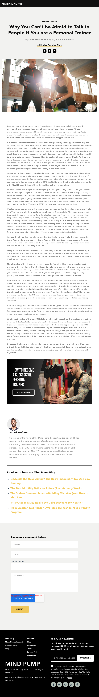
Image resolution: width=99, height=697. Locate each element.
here (70, 677)
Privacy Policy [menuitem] (32, 652)
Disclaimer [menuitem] (31, 655)
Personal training (49, 21)
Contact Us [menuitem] (31, 645)
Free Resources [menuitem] (11, 645)
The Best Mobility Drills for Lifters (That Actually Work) (46, 488)
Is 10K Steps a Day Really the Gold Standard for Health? (46, 502)
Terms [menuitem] (29, 649)
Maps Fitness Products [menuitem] (14, 642)
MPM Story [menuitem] (9, 638)
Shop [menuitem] (7, 649)
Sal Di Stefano (35, 39)
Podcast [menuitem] (30, 638)
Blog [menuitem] (29, 642)
